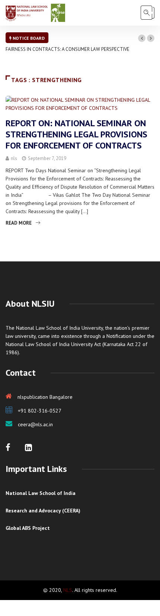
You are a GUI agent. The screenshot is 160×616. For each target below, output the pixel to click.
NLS (67, 590)
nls (14, 158)
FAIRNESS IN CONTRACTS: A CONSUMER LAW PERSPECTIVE (67, 49)
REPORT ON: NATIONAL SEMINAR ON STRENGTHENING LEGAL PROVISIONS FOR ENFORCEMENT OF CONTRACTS (76, 134)
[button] (141, 38)
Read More (19, 223)
